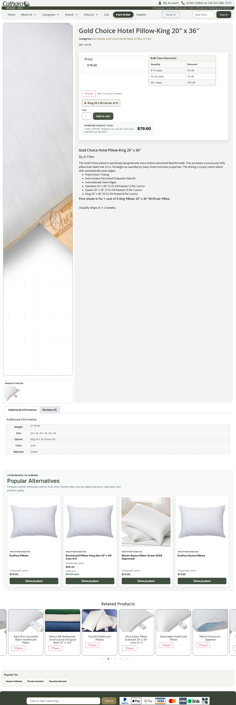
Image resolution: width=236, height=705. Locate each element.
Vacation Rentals (58, 681)
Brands (69, 14)
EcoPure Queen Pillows (191, 555)
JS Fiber (147, 38)
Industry (89, 14)
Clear (84, 110)
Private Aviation (35, 681)
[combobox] (204, 14)
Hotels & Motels (14, 681)
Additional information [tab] (22, 410)
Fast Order (123, 14)
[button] (38, 199)
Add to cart (103, 116)
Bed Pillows (98, 38)
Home (11, 14)
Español (141, 14)
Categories (48, 14)
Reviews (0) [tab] (49, 410)
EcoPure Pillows (19, 555)
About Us (26, 14)
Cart (106, 14)
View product (34, 581)
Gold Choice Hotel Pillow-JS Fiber (124, 38)
